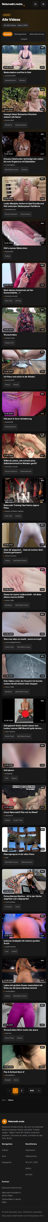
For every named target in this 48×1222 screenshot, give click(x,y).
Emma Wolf (9, 120)
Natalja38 (8, 774)
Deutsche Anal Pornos (12, 1188)
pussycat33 (9, 380)
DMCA (28, 1168)
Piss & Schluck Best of (14, 1072)
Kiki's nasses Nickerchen (15, 248)
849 (32, 1090)
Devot (16, 1080)
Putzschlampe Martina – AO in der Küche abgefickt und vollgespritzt (23, 897)
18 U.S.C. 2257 (31, 1162)
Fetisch (7, 256)
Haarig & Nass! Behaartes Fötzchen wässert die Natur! (20, 115)
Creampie (8, 907)
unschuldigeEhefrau (13, 642)
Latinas (14, 951)
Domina (18, 301)
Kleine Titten (9, 1038)
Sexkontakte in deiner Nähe (12, 1200)
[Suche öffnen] (35, 4)
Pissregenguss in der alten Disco (19, 854)
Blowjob (8, 1080)
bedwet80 (9, 251)
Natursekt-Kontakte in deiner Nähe (12, 1194)
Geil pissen (9, 770)
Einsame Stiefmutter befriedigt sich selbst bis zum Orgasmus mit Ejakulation (23, 160)
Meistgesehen (20, 34)
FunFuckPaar (10, 902)
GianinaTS (9, 815)
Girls (4, 1156)
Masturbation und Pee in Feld (17, 72)
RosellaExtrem (10, 209)
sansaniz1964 (10, 76)
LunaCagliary (10, 165)
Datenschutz (31, 1156)
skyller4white (10, 947)
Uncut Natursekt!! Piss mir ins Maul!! (21, 812)
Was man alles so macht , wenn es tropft (22, 639)
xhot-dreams (10, 732)
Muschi (16, 385)
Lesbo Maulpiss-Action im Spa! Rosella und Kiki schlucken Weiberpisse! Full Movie (24, 204)
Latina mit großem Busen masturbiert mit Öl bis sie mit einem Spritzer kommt (23, 986)
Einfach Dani (10, 338)
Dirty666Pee (10, 1075)
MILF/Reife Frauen (11, 169)
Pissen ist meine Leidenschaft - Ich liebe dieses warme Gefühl (22, 595)
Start (3, 1100)
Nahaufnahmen (10, 80)
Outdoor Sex (9, 343)
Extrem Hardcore (11, 214)
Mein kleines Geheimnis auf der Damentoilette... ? (18, 291)
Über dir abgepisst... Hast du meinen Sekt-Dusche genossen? (24, 551)
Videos (5, 1150)
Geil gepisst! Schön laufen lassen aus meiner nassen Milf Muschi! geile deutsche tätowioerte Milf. (24, 727)
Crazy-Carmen (10, 556)
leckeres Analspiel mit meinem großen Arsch (22, 942)
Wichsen (22, 80)
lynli (6, 858)
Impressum (30, 1150)
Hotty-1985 (9, 600)
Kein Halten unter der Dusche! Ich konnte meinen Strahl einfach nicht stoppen (23, 682)
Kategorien (7, 1162)
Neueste (7, 34)
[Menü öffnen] (43, 4)
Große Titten (9, 647)
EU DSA (28, 1174)
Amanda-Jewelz (11, 296)
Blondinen (8, 125)
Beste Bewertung (37, 34)
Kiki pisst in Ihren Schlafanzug (18, 418)
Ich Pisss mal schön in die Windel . (20, 376)
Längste (24, 39)
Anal (6, 778)
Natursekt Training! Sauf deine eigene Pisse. (21, 506)
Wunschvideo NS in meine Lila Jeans (21, 1030)
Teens (17, 907)
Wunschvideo (10, 335)
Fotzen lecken (25, 214)
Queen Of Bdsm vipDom (14, 511)
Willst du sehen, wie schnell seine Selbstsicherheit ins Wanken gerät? (20, 461)
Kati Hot (8, 1033)
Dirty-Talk (8, 301)
